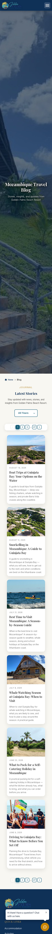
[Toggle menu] (47, 5)
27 (34, 427)
